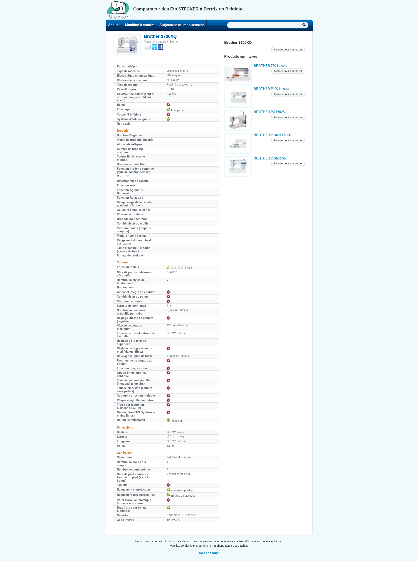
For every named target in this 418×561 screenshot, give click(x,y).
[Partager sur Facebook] (160, 46)
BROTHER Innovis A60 (270, 158)
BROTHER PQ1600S (269, 112)
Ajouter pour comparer (288, 49)
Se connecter (209, 552)
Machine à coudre (140, 25)
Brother (174, 41)
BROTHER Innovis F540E (272, 135)
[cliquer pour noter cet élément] (175, 267)
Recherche (304, 25)
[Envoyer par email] (147, 46)
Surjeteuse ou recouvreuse (181, 25)
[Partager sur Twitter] (154, 46)
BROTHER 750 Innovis (270, 65)
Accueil (114, 25)
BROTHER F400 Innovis (271, 88)
